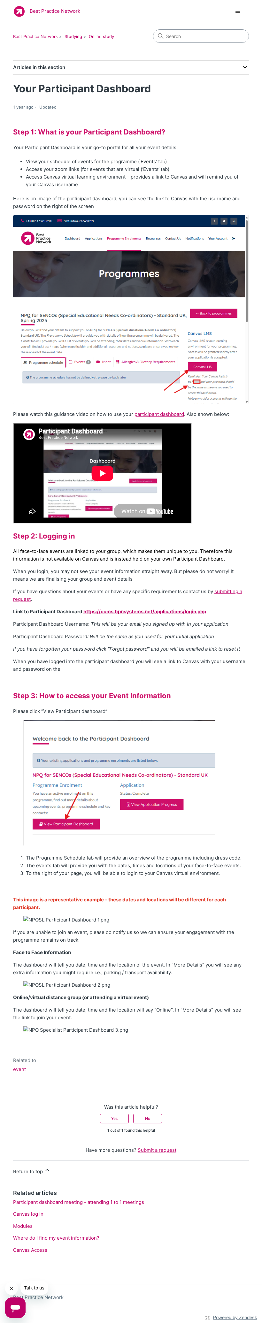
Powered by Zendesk (235, 1317)
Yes (114, 1118)
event (19, 1069)
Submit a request (157, 1150)
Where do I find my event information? (56, 1238)
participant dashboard (159, 414)
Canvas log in (28, 1214)
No (147, 1118)
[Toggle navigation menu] (237, 11)
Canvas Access (30, 1250)
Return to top (28, 1171)
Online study (101, 36)
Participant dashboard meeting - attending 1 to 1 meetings (78, 1202)
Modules (23, 1226)
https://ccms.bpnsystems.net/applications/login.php (144, 611)
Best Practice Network (35, 36)
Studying (73, 36)
